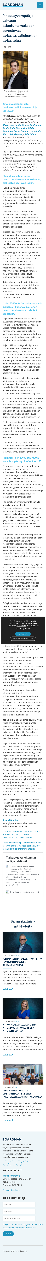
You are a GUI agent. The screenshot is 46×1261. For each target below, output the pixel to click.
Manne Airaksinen (31, 125)
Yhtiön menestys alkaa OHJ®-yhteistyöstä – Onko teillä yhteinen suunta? (20, 1028)
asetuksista (21, 626)
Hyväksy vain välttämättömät (23, 639)
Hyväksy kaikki (23, 634)
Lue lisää (8, 989)
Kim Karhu (21, 128)
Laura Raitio (36, 131)
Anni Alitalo (9, 128)
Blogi (16, 955)
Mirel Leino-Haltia (12, 125)
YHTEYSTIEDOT (12, 1170)
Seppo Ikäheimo (11, 820)
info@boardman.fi (11, 1175)
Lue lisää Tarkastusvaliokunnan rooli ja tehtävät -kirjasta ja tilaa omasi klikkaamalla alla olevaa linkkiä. (21, 834)
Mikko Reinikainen (12, 134)
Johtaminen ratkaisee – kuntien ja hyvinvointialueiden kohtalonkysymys (22, 962)
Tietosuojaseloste (11, 1190)
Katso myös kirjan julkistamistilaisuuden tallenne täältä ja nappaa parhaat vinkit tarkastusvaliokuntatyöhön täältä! (22, 845)
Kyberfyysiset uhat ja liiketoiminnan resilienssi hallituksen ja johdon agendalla (22, 1094)
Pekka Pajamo (21, 131)
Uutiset (17, 1087)
